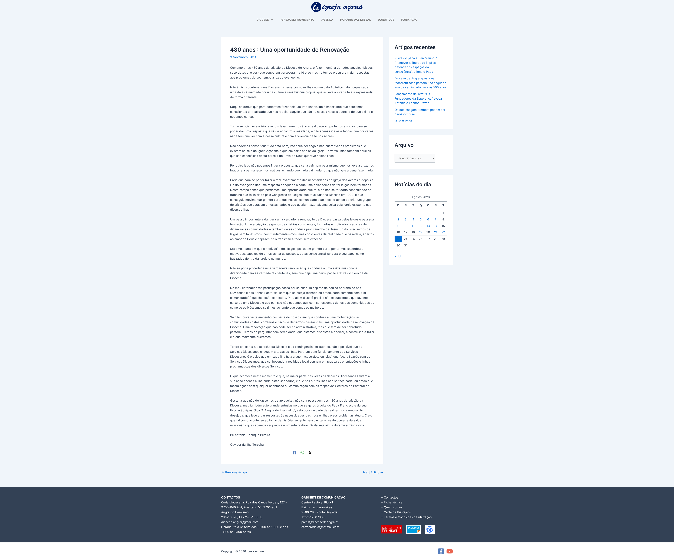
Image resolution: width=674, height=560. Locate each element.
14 (435, 226)
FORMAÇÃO (409, 19)
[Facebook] (294, 452)
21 (435, 232)
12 (420, 226)
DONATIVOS (386, 19)
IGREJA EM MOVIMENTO (297, 19)
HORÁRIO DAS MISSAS (355, 19)
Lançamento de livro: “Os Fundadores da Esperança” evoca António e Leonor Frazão (418, 98)
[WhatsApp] (302, 452)
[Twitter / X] (310, 452)
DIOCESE (263, 19)
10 (405, 226)
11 (413, 226)
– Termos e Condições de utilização (406, 517)
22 (443, 232)
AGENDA (327, 19)
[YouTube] (449, 551)
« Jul (398, 256)
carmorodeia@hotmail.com (320, 527)
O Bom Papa (403, 121)
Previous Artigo (234, 472)
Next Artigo (373, 472)
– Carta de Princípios (396, 512)
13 (428, 226)
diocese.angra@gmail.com (239, 522)
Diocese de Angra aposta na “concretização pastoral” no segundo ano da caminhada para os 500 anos (421, 83)
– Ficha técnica (391, 502)
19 (420, 232)
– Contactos (389, 497)
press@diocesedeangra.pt (319, 522)
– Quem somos (391, 507)
